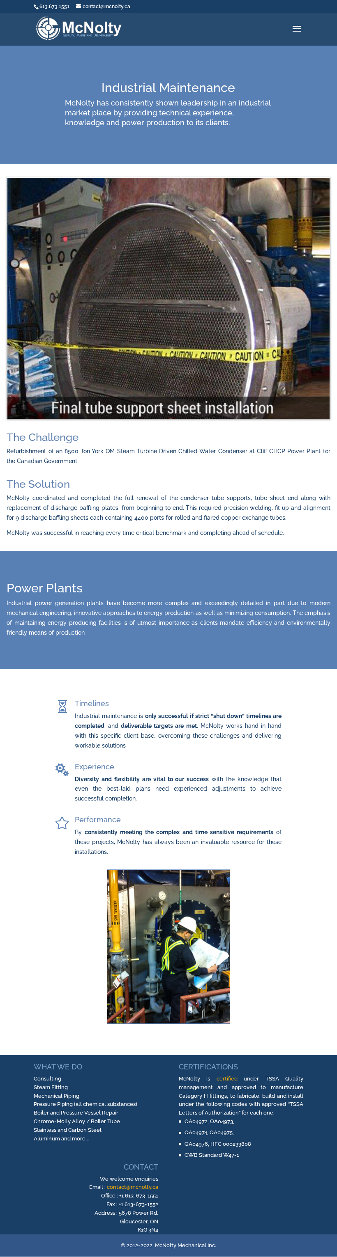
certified (227, 1079)
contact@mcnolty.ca (132, 1187)
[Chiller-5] (168, 416)
